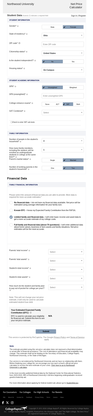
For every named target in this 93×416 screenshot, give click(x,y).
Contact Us (20, 397)
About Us (11, 397)
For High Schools (41, 392)
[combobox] (63, 35)
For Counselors (10, 392)
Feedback (29, 397)
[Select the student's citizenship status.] (26, 52)
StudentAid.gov (72, 383)
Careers (55, 397)
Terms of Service (77, 337)
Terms (48, 397)
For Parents (57, 392)
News (62, 397)
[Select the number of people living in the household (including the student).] (20, 141)
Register (82, 16)
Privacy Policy (60, 337)
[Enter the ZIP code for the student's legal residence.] (19, 43)
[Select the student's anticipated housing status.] (24, 68)
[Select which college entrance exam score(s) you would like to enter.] (32, 103)
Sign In (74, 16)
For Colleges (25, 392)
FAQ (4, 397)
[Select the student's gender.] (18, 26)
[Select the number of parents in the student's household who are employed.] (28, 169)
